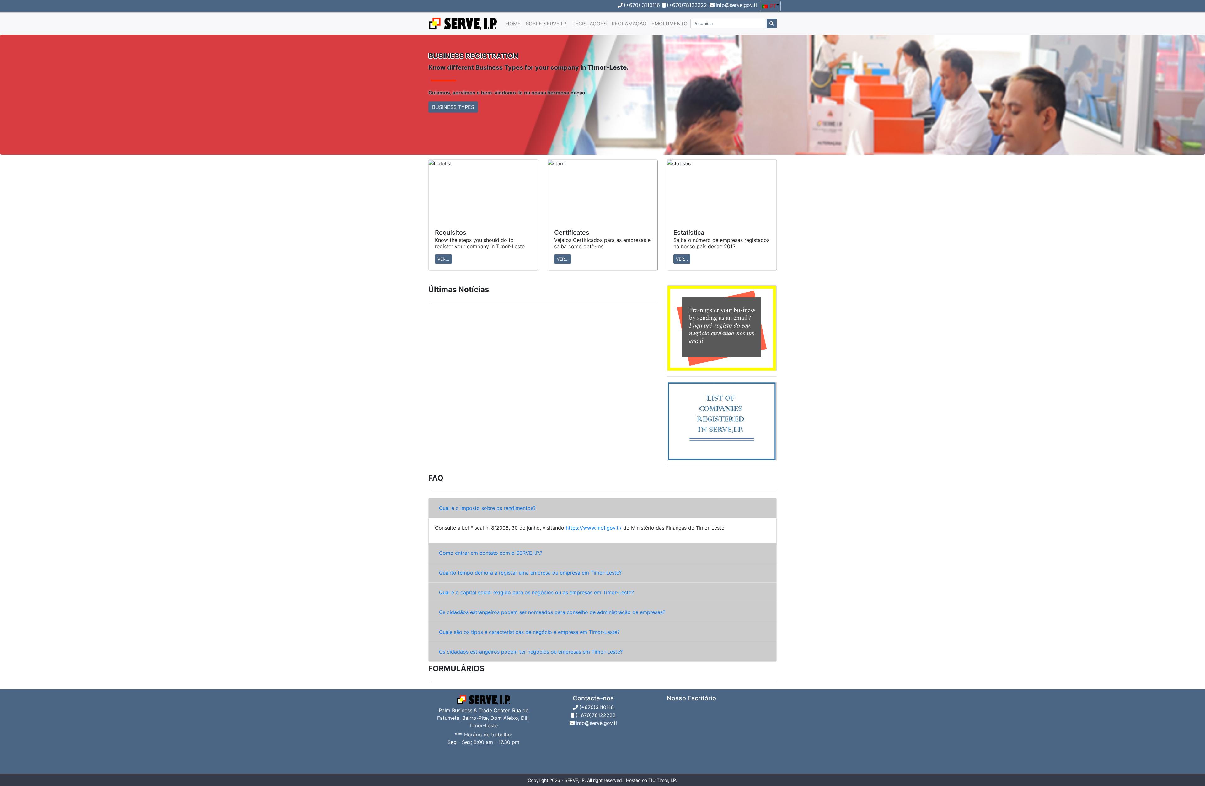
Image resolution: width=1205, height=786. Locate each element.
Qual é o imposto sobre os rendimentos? (487, 508)
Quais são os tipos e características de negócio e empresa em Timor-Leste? (529, 632)
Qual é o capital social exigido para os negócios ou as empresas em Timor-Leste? (536, 592)
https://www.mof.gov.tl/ (594, 528)
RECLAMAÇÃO (629, 23)
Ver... (443, 259)
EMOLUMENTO (669, 23)
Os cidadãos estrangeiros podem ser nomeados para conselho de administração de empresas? (552, 612)
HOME (513, 23)
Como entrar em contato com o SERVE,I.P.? (490, 553)
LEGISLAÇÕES (589, 23)
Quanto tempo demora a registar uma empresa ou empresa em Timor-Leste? (530, 572)
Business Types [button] (453, 107)
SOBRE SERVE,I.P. (546, 23)
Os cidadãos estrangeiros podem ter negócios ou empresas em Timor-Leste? (531, 652)
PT (772, 6)
